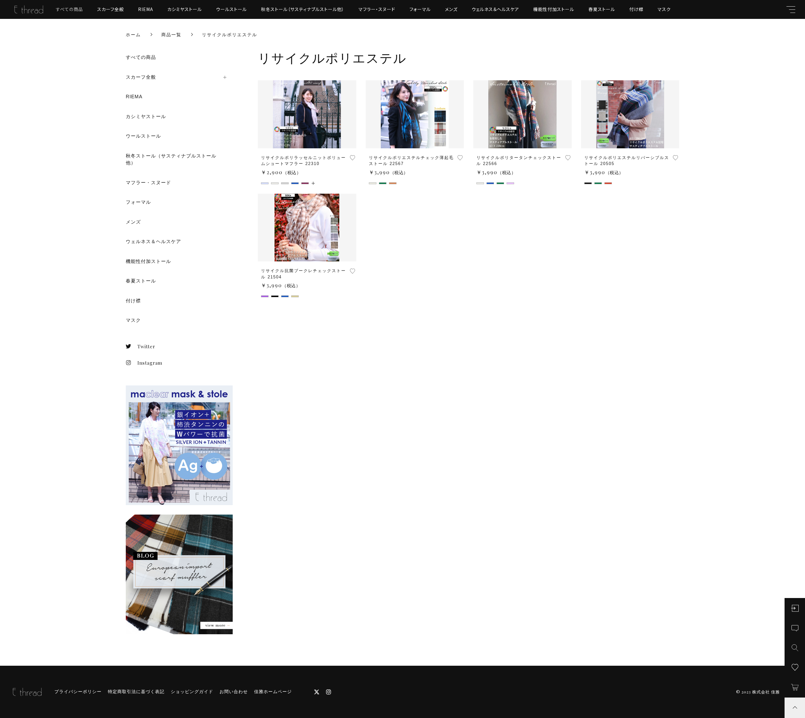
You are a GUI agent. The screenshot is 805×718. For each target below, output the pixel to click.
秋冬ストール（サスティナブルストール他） (302, 9)
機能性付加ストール (553, 9)
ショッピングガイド (192, 691)
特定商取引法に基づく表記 (136, 691)
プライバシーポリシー (78, 691)
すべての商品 (69, 9)
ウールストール (231, 9)
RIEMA (145, 9)
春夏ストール (601, 9)
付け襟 (636, 9)
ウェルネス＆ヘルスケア (495, 9)
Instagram (149, 363)
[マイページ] (795, 608)
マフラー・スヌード (376, 9)
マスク (664, 9)
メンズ (451, 9)
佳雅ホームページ (273, 691)
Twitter (146, 346)
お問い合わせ (233, 691)
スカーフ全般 (110, 9)
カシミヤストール (184, 9)
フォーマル (420, 9)
